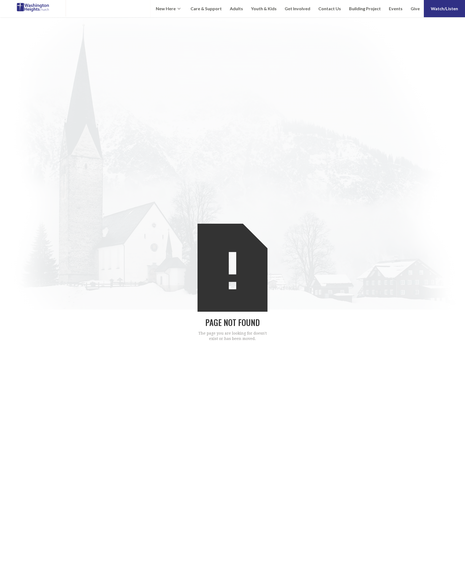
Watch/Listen (444, 8)
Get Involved (297, 8)
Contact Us (329, 8)
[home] (33, 8)
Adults (236, 8)
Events (396, 8)
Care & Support (206, 8)
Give (415, 8)
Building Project (365, 8)
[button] (168, 8)
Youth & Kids (264, 8)
